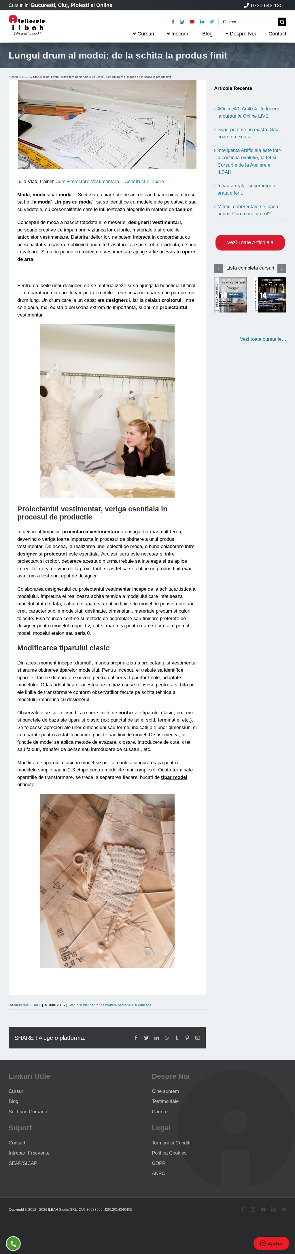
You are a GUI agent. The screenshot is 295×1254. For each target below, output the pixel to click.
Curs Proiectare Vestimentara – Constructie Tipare (109, 181)
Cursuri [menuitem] (145, 34)
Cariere (160, 1111)
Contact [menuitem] (277, 34)
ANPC (158, 1173)
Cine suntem (165, 1091)
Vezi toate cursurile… (263, 339)
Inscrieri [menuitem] (180, 34)
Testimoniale (165, 1101)
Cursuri (16, 1091)
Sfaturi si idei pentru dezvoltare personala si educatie (68, 76)
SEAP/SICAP (23, 1163)
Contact (17, 1143)
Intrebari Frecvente (29, 1153)
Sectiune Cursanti (28, 1111)
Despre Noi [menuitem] (243, 34)
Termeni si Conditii (172, 1143)
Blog (13, 1101)
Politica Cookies (169, 1153)
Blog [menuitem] (207, 34)
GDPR (159, 1163)
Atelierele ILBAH (20, 76)
